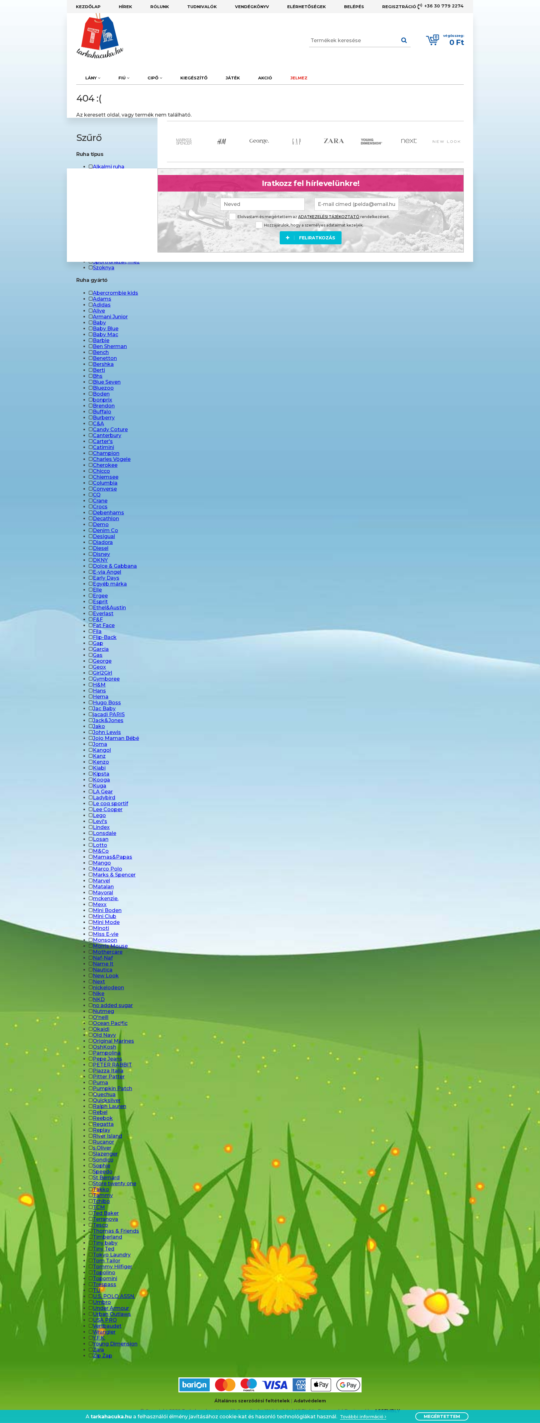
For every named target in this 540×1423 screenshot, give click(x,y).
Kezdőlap (88, 6)
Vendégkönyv (252, 6)
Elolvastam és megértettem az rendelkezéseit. (314, 216)
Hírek (125, 6)
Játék (233, 77)
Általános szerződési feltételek (252, 1401)
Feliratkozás (317, 238)
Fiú (122, 77)
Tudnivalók (202, 6)
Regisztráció (399, 6)
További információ (362, 1417)
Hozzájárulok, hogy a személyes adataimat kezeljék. (313, 225)
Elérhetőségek (306, 6)
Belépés (354, 6)
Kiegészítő (194, 77)
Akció (265, 77)
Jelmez (299, 77)
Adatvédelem (310, 1401)
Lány (91, 77)
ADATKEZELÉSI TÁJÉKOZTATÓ (328, 216)
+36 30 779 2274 (443, 6)
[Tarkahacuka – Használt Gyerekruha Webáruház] (95, 36)
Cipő (154, 77)
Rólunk (159, 6)
